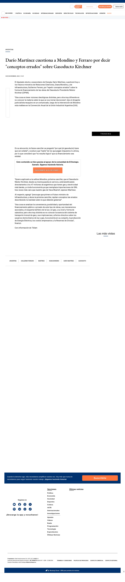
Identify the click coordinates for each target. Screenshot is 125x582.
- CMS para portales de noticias (64, 570)
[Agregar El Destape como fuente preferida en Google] (80, 76)
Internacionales (47, 13)
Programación (52, 526)
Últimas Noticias (53, 535)
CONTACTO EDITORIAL (111, 560)
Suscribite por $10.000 (105, 6)
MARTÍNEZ (41, 261)
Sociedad (35, 13)
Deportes (58, 13)
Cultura (50, 504)
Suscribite (100, 478)
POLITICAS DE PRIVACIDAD (81, 560)
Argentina (12, 261)
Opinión (102, 13)
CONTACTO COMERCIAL (96, 560)
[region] (62, 34)
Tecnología (79, 13)
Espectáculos (68, 13)
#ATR (49, 507)
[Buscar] (71, 6)
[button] (8, 90)
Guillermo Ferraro (27, 261)
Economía (27, 13)
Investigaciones (92, 13)
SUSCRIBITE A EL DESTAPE (47, 170)
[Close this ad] (123, 571)
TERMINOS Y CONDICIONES (64, 560)
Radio (109, 13)
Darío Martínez (69, 261)
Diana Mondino (54, 261)
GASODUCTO (82, 261)
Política (19, 13)
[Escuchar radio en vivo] (89, 6)
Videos (50, 520)
